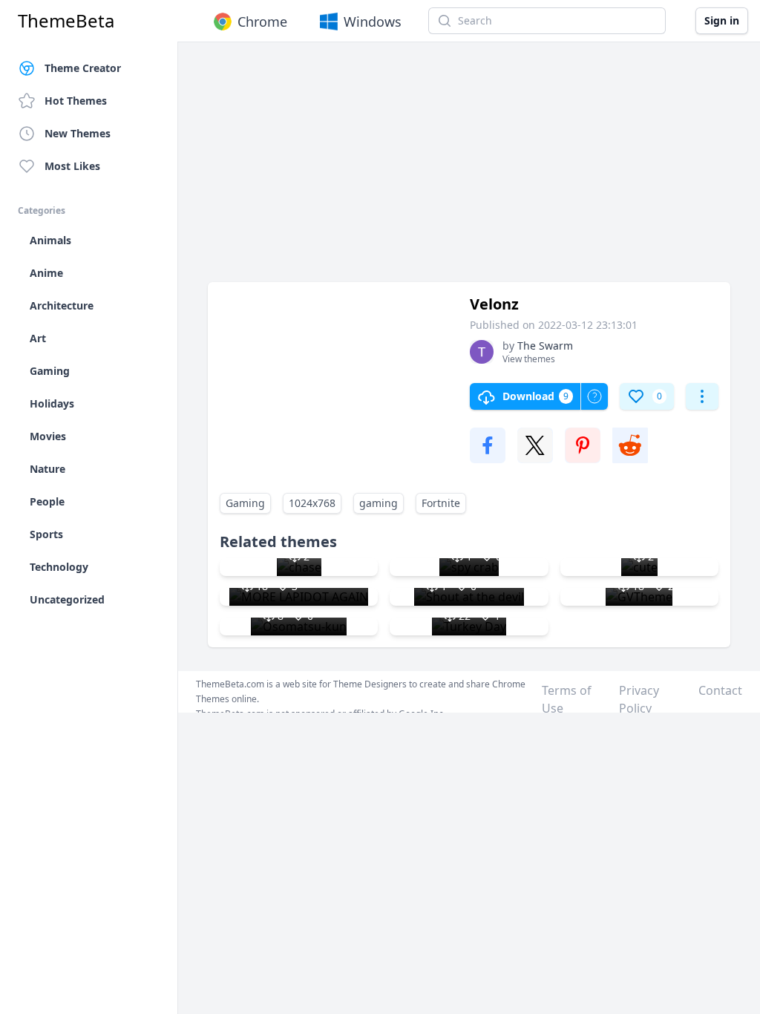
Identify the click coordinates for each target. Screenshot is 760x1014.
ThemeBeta (66, 21)
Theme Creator (83, 68)
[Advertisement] (469, 169)
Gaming (245, 503)
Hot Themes (76, 101)
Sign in (721, 20)
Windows (373, 21)
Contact (720, 690)
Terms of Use (567, 699)
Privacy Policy (639, 699)
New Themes (78, 133)
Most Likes (72, 166)
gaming (378, 503)
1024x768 (312, 503)
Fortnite (441, 503)
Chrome (262, 21)
